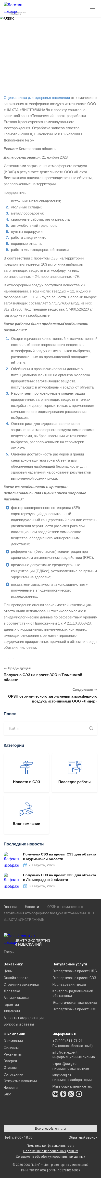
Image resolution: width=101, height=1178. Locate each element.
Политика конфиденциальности (51, 1145)
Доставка (12, 991)
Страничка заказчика (21, 984)
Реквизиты (13, 1054)
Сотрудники (13, 1074)
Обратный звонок (83, 1137)
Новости (32, 907)
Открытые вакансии (20, 1081)
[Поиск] (91, 728)
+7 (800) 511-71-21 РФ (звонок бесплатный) (72, 1043)
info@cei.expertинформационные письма (73, 1054)
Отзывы (10, 1068)
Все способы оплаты (50, 1128)
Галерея (10, 1061)
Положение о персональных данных (50, 1151)
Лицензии (12, 1011)
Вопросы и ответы (19, 1024)
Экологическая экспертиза (74, 1003)
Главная (10, 907)
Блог (7, 1094)
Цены (8, 971)
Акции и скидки (16, 998)
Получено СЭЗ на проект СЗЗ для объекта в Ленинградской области (59, 877)
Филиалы (11, 1048)
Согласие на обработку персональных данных (50, 1156)
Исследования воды (69, 984)
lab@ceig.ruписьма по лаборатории (72, 1077)
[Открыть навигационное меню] (93, 8)
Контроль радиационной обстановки (72, 993)
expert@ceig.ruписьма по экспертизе (70, 1066)
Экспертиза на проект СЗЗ (74, 978)
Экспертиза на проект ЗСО (74, 1009)
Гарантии (11, 1004)
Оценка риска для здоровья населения (37, 98)
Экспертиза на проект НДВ (74, 971)
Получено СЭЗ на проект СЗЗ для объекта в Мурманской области (59, 856)
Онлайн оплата (16, 978)
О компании (13, 1041)
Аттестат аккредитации (24, 1018)
